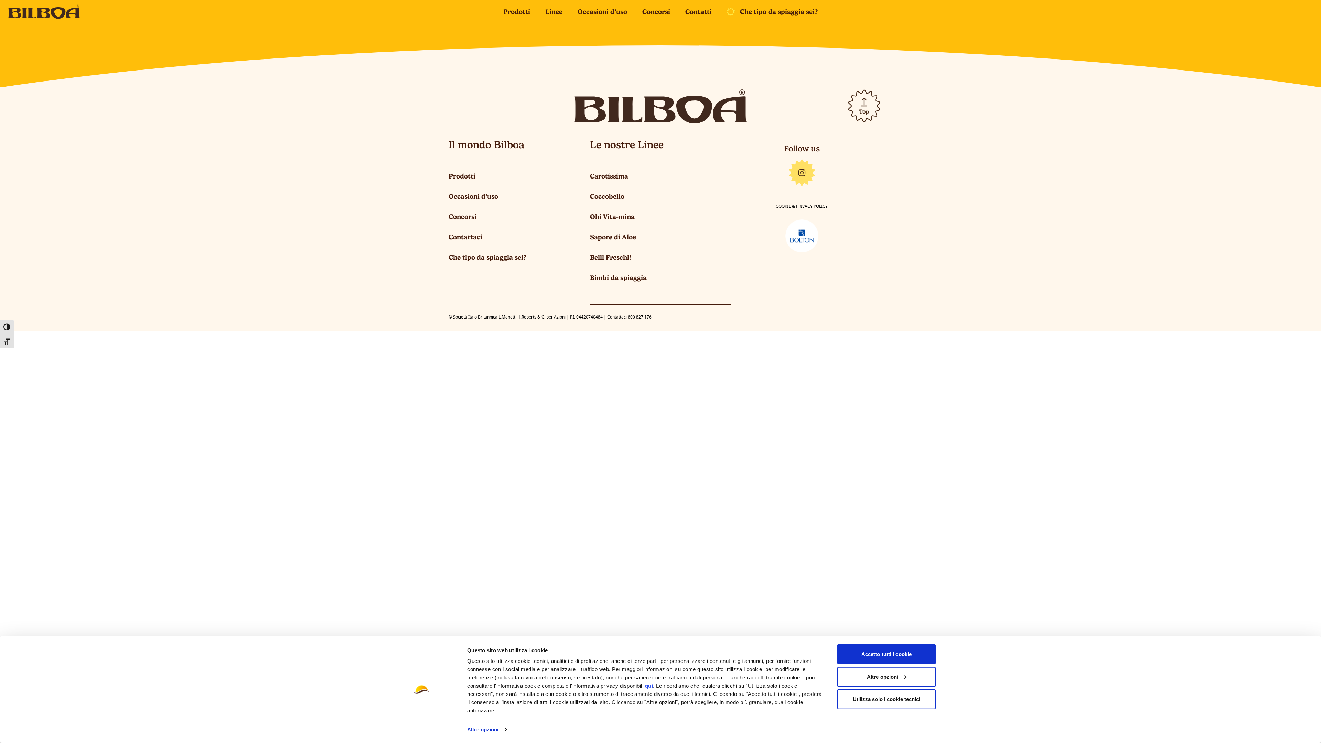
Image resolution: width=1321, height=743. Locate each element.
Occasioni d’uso (602, 12)
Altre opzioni (482, 729)
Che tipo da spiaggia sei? (779, 12)
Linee (553, 12)
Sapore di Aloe (613, 237)
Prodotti (516, 12)
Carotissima (609, 176)
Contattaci (465, 237)
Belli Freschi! (610, 257)
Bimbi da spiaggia (618, 277)
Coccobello (607, 196)
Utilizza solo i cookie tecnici (887, 699)
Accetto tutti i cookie (886, 654)
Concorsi (656, 12)
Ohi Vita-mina (612, 217)
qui (649, 686)
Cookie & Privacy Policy (802, 206)
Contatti (698, 12)
